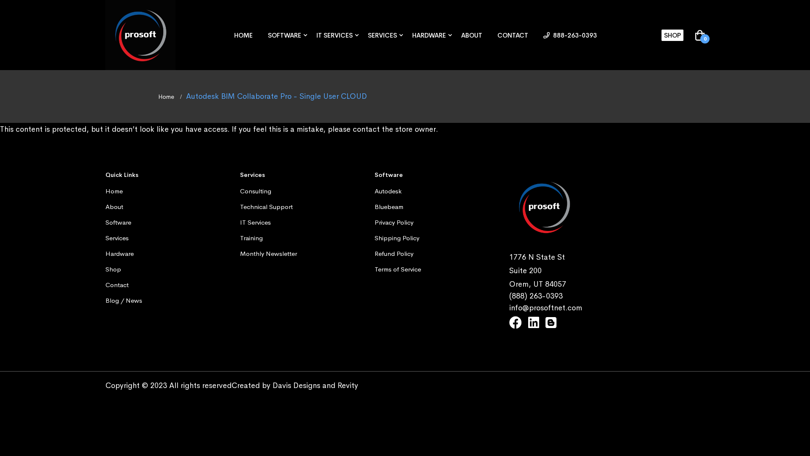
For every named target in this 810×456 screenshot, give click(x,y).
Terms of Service (398, 269)
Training (251, 238)
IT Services (334, 35)
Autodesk (388, 191)
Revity (348, 385)
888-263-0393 (574, 35)
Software (284, 35)
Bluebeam (389, 207)
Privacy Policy (394, 222)
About (471, 35)
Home (243, 35)
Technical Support (266, 207)
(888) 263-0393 (536, 296)
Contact (512, 35)
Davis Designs (296, 385)
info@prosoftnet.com (545, 307)
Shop (672, 35)
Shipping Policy (397, 238)
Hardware (429, 35)
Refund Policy (394, 254)
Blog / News (123, 300)
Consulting (255, 191)
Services (382, 35)
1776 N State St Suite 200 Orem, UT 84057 (537, 270)
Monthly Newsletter (268, 254)
